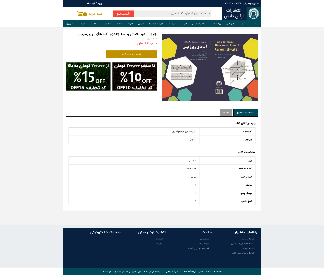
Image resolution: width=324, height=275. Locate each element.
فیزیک (172, 24)
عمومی (184, 24)
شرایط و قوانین (247, 238)
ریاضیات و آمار (199, 24)
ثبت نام (91, 4)
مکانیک (119, 24)
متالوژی (107, 24)
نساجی (95, 24)
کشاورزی (70, 24)
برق (256, 24)
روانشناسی (216, 24)
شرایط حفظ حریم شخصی (242, 243)
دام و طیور (231, 24)
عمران (130, 24)
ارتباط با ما (204, 243)
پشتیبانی (204, 238)
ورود (100, 4)
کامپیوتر (83, 24)
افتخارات (159, 238)
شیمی (141, 24)
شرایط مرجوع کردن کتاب (243, 253)
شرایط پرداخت (248, 248)
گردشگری (245, 24)
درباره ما (159, 243)
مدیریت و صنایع (156, 24)
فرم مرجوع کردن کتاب (198, 248)
